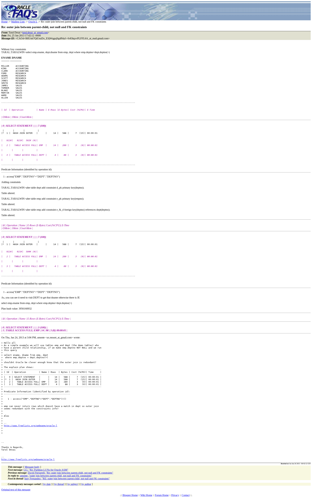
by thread (59, 484)
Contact (186, 495)
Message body (32, 467)
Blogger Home (130, 495)
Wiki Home (146, 495)
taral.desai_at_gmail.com (35, 32)
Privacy (175, 495)
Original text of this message (15, 489)
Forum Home (162, 495)
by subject (72, 484)
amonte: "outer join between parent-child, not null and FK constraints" (56, 475)
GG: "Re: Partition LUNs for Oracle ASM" (46, 469)
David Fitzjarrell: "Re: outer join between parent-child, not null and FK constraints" (70, 472)
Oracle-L (32, 21)
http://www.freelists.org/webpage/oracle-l (30, 425)
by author (86, 484)
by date (47, 484)
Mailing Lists (18, 21)
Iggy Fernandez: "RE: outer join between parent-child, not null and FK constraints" (67, 478)
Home (4, 21)
